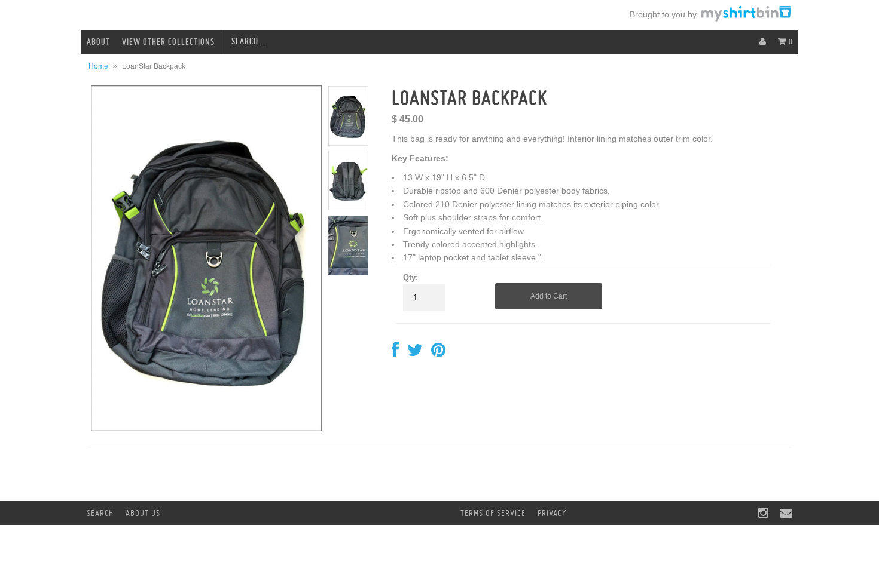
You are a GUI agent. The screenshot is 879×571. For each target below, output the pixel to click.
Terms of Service (493, 513)
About (98, 41)
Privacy (552, 513)
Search (100, 513)
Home (98, 66)
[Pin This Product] (438, 353)
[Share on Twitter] (415, 353)
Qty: (410, 277)
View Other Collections (168, 41)
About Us (143, 513)
